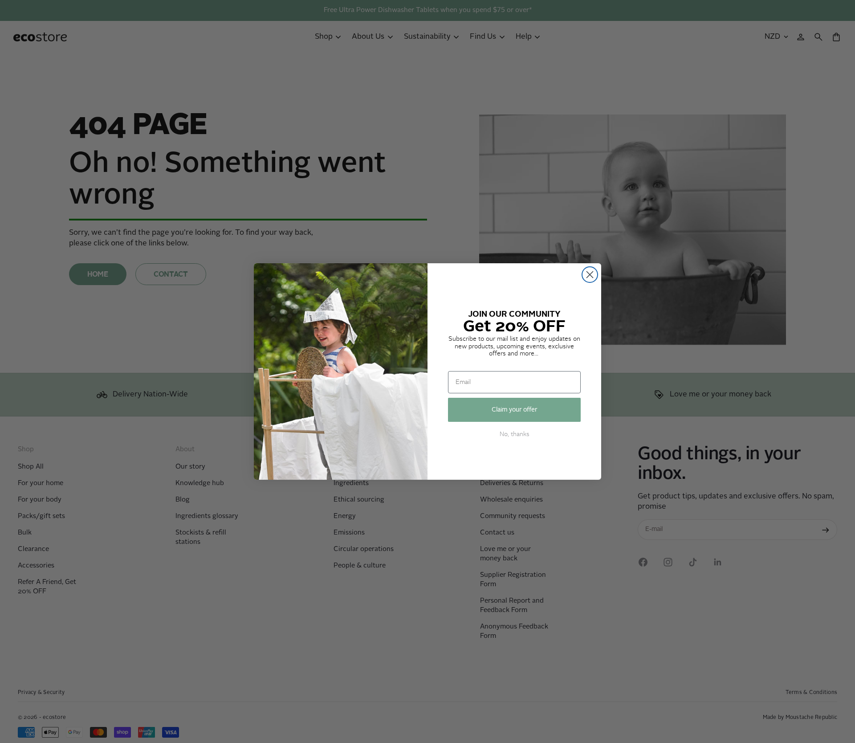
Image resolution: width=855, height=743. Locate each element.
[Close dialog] (590, 274)
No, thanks (514, 434)
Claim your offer (514, 410)
